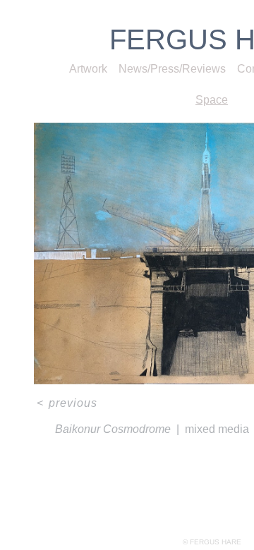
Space (211, 100)
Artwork (88, 69)
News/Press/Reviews (172, 69)
